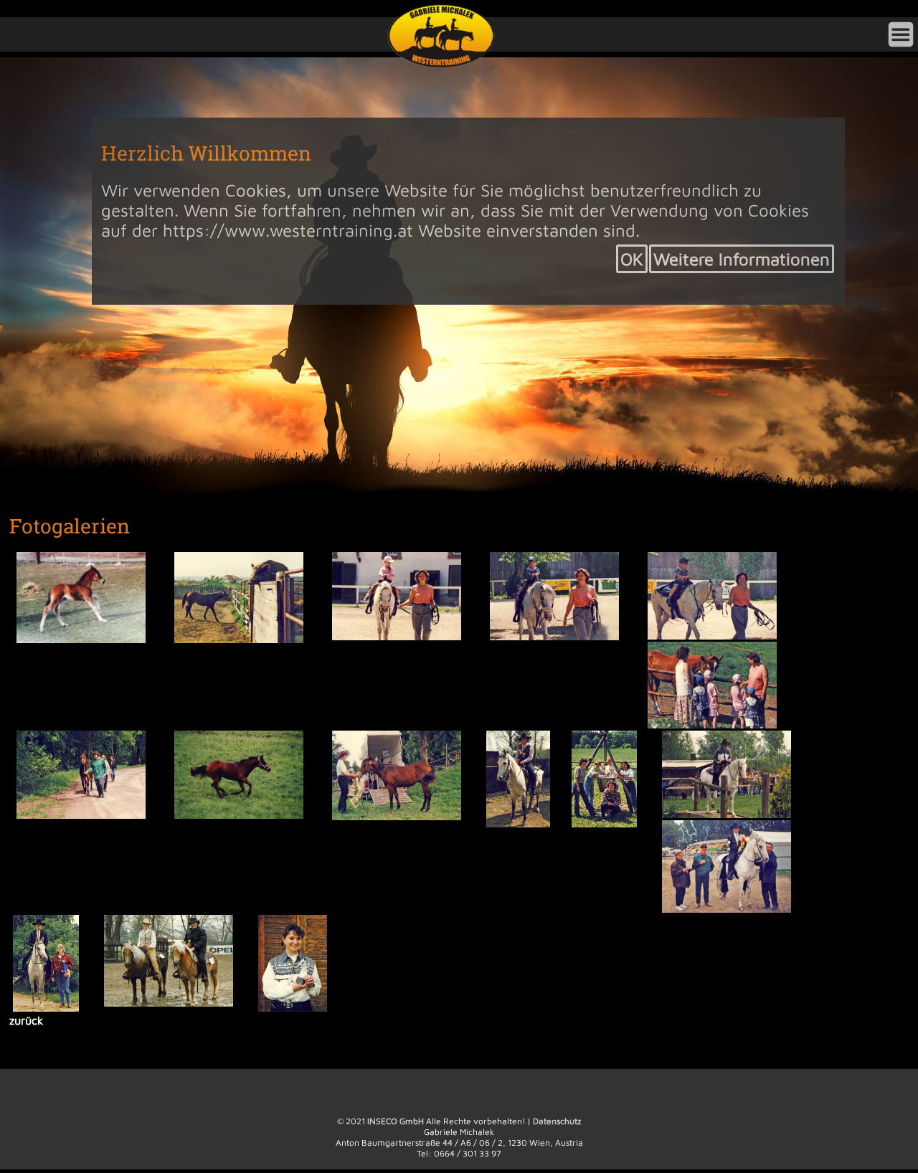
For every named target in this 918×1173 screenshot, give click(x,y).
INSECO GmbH (395, 1126)
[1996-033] (401, 636)
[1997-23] (299, 1010)
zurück (36, 1024)
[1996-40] (611, 824)
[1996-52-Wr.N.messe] (731, 910)
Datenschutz (557, 1126)
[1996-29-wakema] (525, 824)
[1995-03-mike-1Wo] (86, 639)
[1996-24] (401, 817)
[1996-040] (717, 635)
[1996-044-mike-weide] (717, 725)
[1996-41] (731, 815)
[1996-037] (559, 636)
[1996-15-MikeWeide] (86, 816)
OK (631, 259)
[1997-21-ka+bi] (173, 1005)
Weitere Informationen (741, 259)
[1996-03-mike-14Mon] (244, 639)
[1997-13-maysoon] (52, 1010)
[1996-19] (244, 816)
